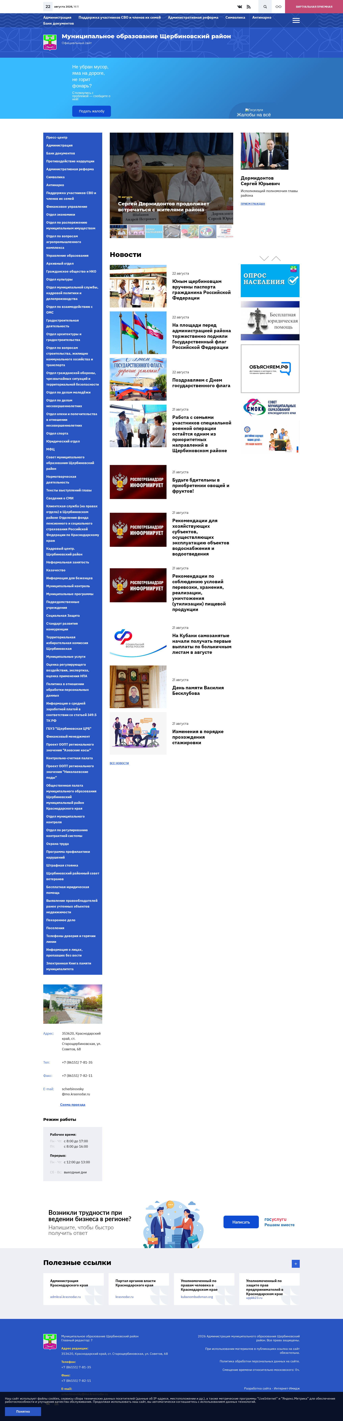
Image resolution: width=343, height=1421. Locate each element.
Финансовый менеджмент (68, 736)
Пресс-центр (56, 137)
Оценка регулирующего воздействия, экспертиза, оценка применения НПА (67, 670)
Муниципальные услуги (65, 656)
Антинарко (261, 17)
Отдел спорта (57, 433)
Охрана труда (57, 844)
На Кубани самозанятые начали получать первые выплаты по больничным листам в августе (201, 644)
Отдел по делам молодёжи (68, 392)
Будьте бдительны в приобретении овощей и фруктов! (200, 485)
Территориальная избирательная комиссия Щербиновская (67, 643)
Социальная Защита (63, 615)
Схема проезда (72, 1104)
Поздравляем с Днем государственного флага (201, 382)
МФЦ (50, 449)
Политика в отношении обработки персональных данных (67, 690)
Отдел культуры (59, 279)
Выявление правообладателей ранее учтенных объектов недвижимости (71, 906)
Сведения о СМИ (59, 498)
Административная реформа (193, 17)
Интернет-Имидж (287, 1388)
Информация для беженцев (69, 578)
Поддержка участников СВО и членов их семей (120, 17)
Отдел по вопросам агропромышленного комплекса (63, 242)
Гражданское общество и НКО (71, 271)
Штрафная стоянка (62, 865)
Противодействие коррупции (70, 161)
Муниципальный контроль (68, 586)
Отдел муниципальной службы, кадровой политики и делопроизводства (72, 293)
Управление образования (67, 255)
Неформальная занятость (67, 562)
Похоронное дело (60, 920)
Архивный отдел (60, 263)
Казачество (56, 570)
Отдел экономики (60, 214)
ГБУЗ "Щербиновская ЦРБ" (68, 728)
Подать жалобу (91, 111)
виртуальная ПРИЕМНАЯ (314, 7)
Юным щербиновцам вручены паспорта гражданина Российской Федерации (201, 289)
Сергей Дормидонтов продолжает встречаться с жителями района (163, 207)
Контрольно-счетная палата (69, 758)
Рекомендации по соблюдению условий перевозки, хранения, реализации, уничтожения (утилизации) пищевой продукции (199, 592)
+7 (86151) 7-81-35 (77, 1062)
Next (276, 258)
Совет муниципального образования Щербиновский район (70, 463)
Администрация (57, 17)
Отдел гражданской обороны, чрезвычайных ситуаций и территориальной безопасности (72, 379)
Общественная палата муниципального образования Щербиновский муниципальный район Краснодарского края (71, 797)
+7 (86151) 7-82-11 (77, 1075)
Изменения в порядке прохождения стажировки (198, 737)
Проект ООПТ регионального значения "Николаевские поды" (70, 772)
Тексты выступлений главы (69, 490)
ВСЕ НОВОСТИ (119, 763)
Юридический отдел (63, 441)
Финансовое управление (66, 206)
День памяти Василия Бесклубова (198, 690)
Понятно (23, 1411)
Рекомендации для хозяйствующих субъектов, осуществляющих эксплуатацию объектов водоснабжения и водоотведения (200, 537)
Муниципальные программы (69, 594)
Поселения (55, 928)
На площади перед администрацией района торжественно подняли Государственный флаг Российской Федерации (201, 336)
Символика (235, 17)
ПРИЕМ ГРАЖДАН (253, 203)
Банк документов (58, 23)
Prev (264, 258)
